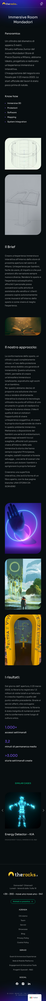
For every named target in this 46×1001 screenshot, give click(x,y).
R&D (35, 840)
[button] (42, 3)
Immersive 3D (27, 840)
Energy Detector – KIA (19, 834)
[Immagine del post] (23, 810)
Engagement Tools (13, 840)
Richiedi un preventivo (21, 901)
